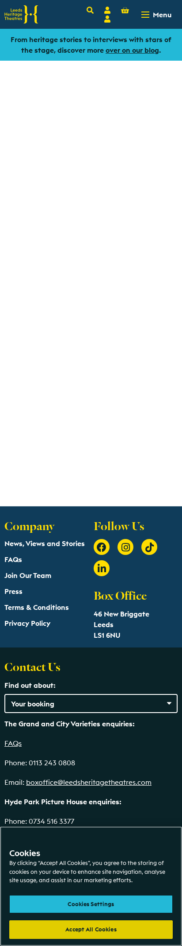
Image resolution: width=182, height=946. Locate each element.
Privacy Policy (27, 623)
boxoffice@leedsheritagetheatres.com (89, 782)
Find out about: (30, 685)
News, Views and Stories (44, 543)
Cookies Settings (91, 903)
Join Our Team (27, 575)
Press (13, 591)
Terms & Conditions (36, 607)
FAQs (13, 559)
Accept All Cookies (90, 929)
